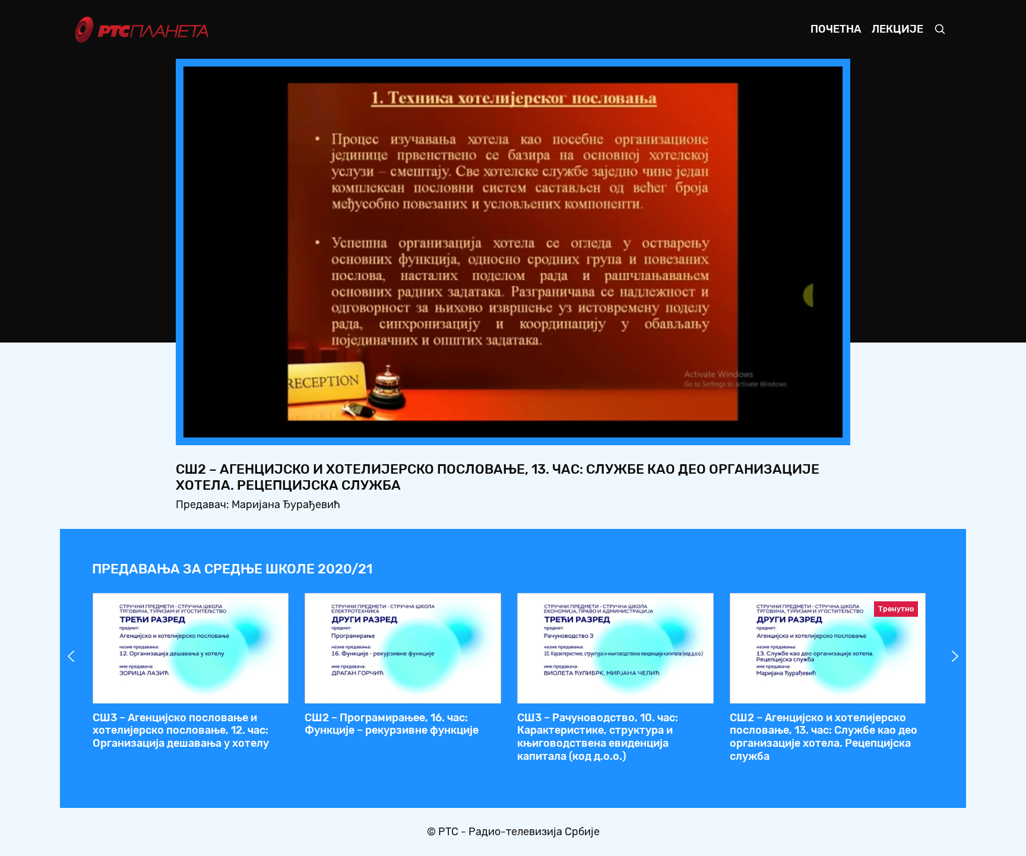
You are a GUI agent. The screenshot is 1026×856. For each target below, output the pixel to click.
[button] (759, 425)
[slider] (480, 425)
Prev (71, 656)
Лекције (897, 29)
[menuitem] (792, 425)
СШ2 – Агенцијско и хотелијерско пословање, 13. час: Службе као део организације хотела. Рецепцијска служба (823, 737)
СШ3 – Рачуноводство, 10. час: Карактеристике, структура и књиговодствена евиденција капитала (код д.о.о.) (597, 737)
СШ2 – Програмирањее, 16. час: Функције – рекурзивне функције (392, 724)
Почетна (835, 29)
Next (955, 656)
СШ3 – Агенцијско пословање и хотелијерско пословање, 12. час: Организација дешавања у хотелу (181, 730)
